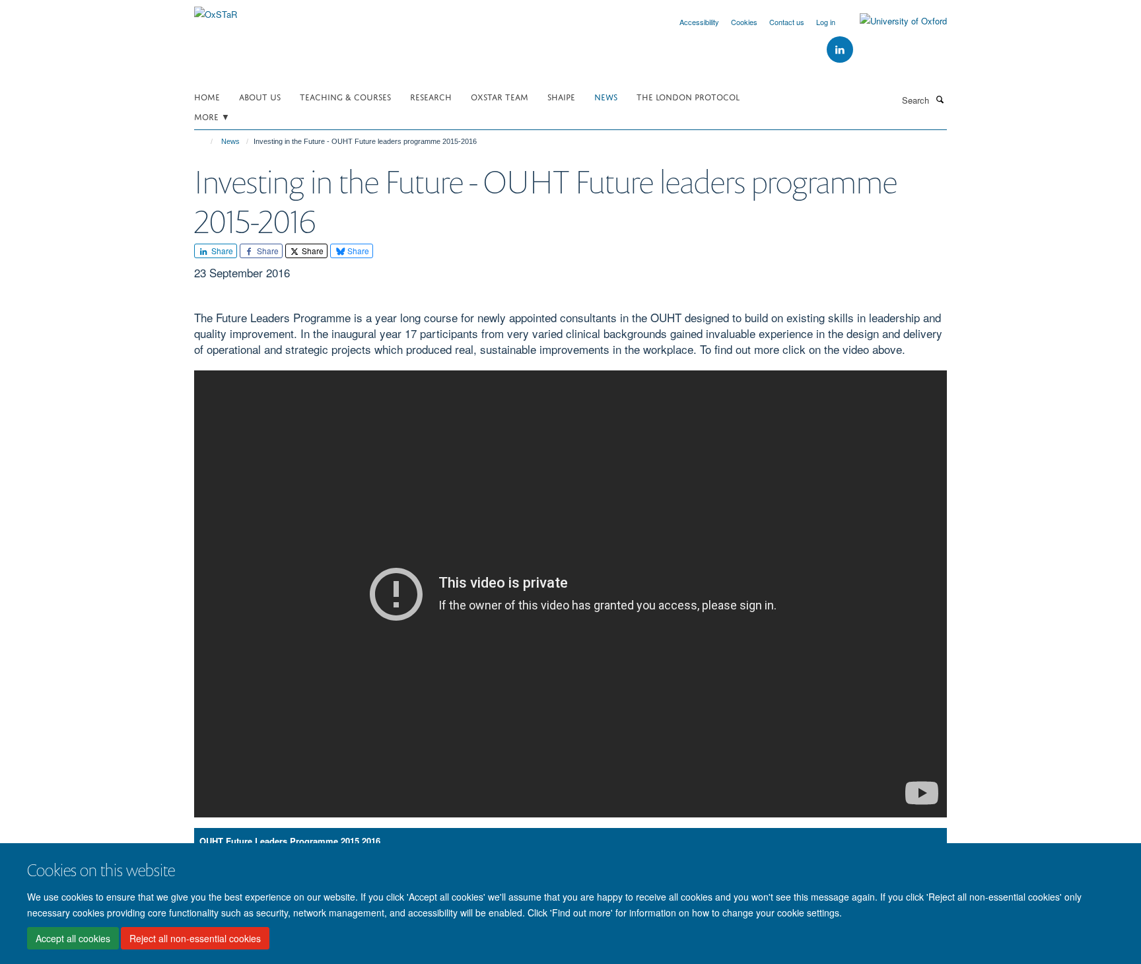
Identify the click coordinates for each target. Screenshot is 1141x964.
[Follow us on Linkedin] (840, 50)
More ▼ (212, 116)
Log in (825, 22)
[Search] (939, 99)
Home (207, 96)
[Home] (205, 141)
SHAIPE (561, 96)
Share (221, 250)
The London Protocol (688, 96)
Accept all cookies (73, 938)
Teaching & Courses (345, 96)
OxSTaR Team (499, 96)
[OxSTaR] (215, 9)
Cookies (744, 22)
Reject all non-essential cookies (195, 938)
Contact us (786, 22)
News (605, 96)
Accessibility (699, 22)
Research (431, 96)
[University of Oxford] (893, 21)
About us (260, 96)
